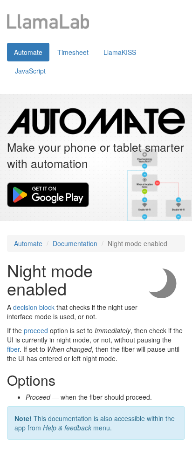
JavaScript (30, 70)
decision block (34, 307)
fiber (13, 349)
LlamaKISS (119, 52)
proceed (36, 330)
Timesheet (73, 52)
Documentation (75, 243)
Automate (28, 52)
